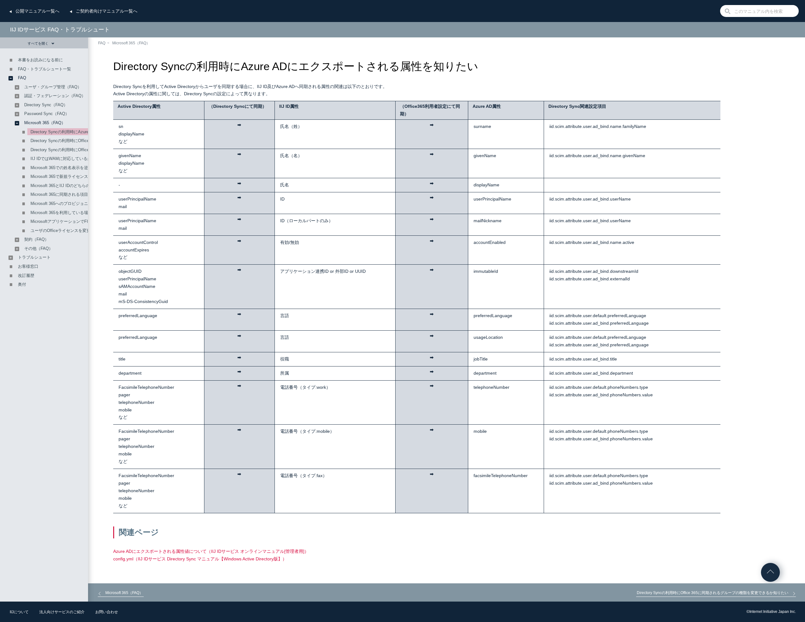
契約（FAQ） (36, 239)
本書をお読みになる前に (40, 60)
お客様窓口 (28, 266)
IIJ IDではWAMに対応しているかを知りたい (71, 158)
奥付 (22, 284)
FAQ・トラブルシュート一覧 (44, 69)
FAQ (101, 43)
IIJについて (19, 612)
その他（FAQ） (38, 248)
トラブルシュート (34, 257)
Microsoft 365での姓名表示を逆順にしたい (69, 167)
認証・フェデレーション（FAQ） (55, 95)
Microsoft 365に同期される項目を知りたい (69, 194)
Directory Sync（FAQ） (46, 104)
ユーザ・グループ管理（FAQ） (52, 87)
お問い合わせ (106, 612)
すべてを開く (38, 43)
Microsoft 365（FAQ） (131, 43)
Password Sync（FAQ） (46, 113)
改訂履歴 (26, 275)
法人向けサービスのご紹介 (62, 612)
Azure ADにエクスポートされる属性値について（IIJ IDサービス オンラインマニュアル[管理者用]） (211, 551)
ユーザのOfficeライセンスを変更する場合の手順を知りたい (85, 230)
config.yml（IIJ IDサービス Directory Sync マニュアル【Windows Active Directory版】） (200, 558)
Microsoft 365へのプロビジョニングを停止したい (76, 203)
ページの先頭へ (770, 572)
